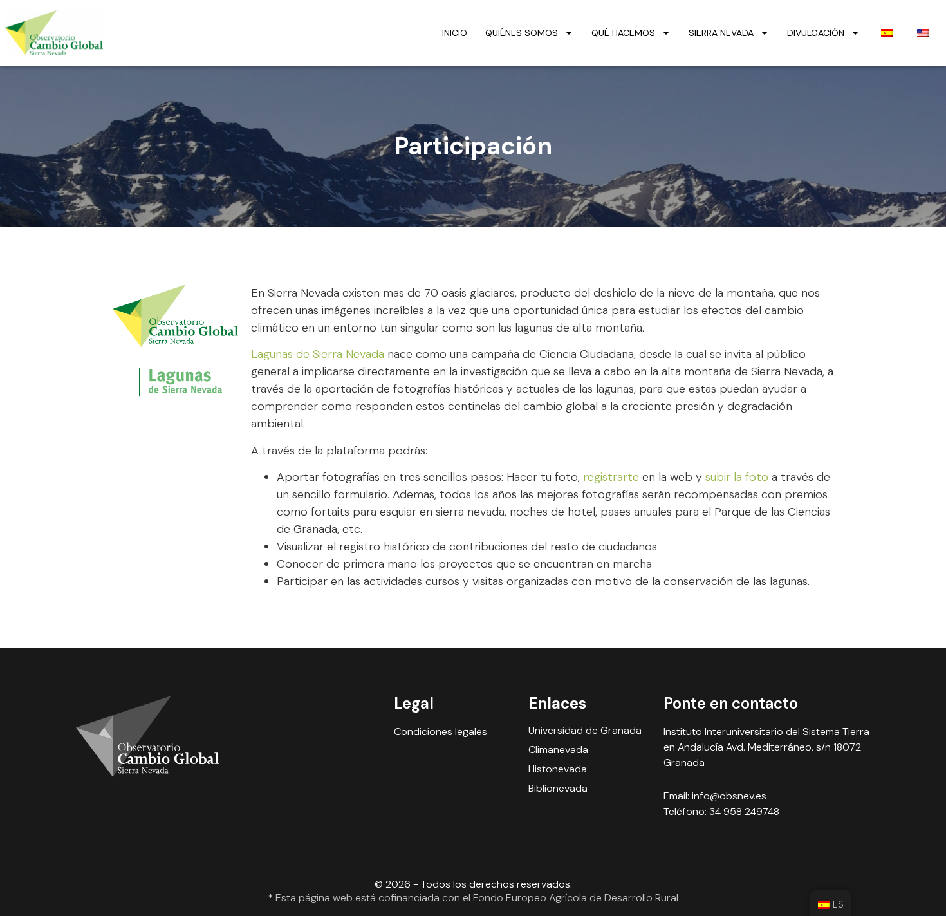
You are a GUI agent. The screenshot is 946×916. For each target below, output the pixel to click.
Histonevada (557, 769)
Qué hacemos (623, 33)
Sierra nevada (721, 33)
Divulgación (815, 33)
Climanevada (558, 749)
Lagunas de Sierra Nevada (317, 354)
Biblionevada (558, 788)
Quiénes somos (521, 33)
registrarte (611, 477)
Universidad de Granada (585, 730)
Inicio (454, 33)
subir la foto (736, 477)
